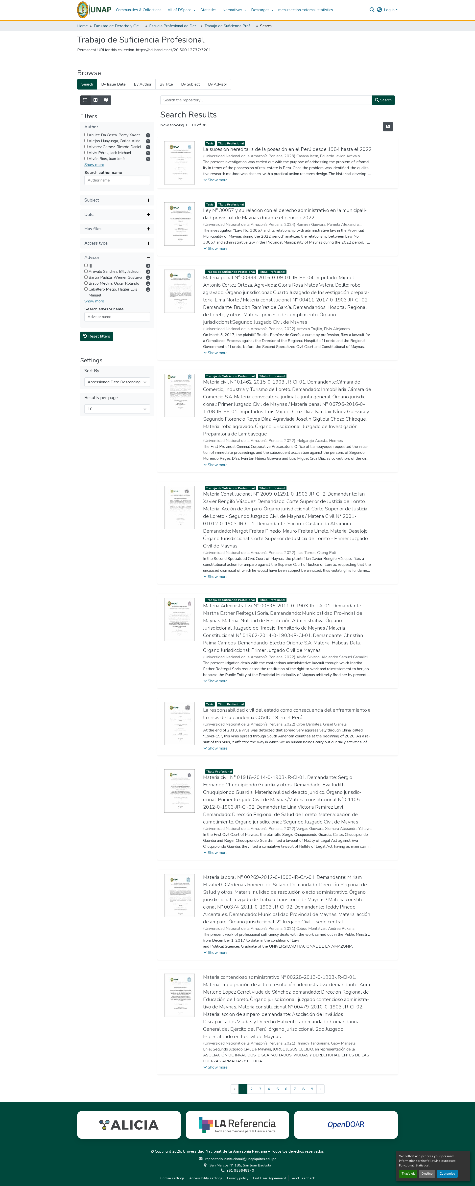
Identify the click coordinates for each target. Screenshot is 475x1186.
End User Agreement (269, 1178)
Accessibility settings (205, 1178)
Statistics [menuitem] (208, 10)
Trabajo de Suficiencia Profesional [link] (229, 26)
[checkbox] (86, 134)
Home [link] (82, 26)
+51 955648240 (240, 1170)
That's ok (408, 1173)
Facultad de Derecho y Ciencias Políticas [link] (118, 26)
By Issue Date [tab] (113, 84)
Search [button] (385, 100)
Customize (447, 1173)
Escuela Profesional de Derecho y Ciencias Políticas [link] (174, 26)
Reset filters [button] (98, 336)
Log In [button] (390, 10)
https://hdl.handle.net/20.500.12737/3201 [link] (173, 50)
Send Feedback (303, 1178)
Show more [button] (94, 164)
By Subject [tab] (190, 84)
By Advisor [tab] (217, 84)
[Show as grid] (95, 100)
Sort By (91, 370)
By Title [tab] (166, 84)
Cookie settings (172, 1178)
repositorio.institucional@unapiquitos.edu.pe (240, 1158)
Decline (427, 1173)
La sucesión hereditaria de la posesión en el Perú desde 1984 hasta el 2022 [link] (287, 149)
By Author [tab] (142, 84)
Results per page (101, 397)
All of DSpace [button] (179, 10)
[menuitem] (180, 10)
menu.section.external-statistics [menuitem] (305, 10)
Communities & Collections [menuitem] (139, 10)
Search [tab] (87, 84)
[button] (94, 9)
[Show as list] (85, 100)
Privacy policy (237, 1178)
